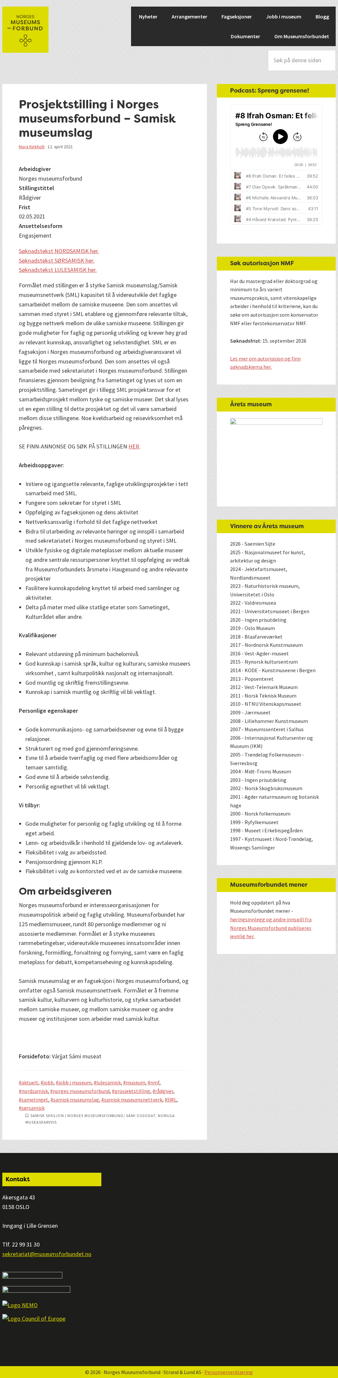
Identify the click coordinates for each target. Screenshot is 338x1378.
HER (133, 446)
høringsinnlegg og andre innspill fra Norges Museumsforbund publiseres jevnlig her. (271, 927)
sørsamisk (33, 1108)
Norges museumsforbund (25, 30)
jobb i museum (74, 1082)
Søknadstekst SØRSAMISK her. (56, 260)
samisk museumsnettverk (133, 1099)
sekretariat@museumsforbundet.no (46, 1254)
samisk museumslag (76, 1099)
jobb (48, 1082)
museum (135, 1082)
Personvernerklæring (228, 1372)
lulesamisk (108, 1082)
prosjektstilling (132, 1091)
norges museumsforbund (81, 1091)
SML (172, 1099)
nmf (154, 1082)
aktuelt (29, 1082)
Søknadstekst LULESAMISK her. (58, 269)
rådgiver (164, 1091)
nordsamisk (34, 1091)
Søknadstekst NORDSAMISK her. (59, 251)
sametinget (34, 1099)
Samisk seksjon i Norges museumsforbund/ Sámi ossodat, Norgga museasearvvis (100, 1119)
